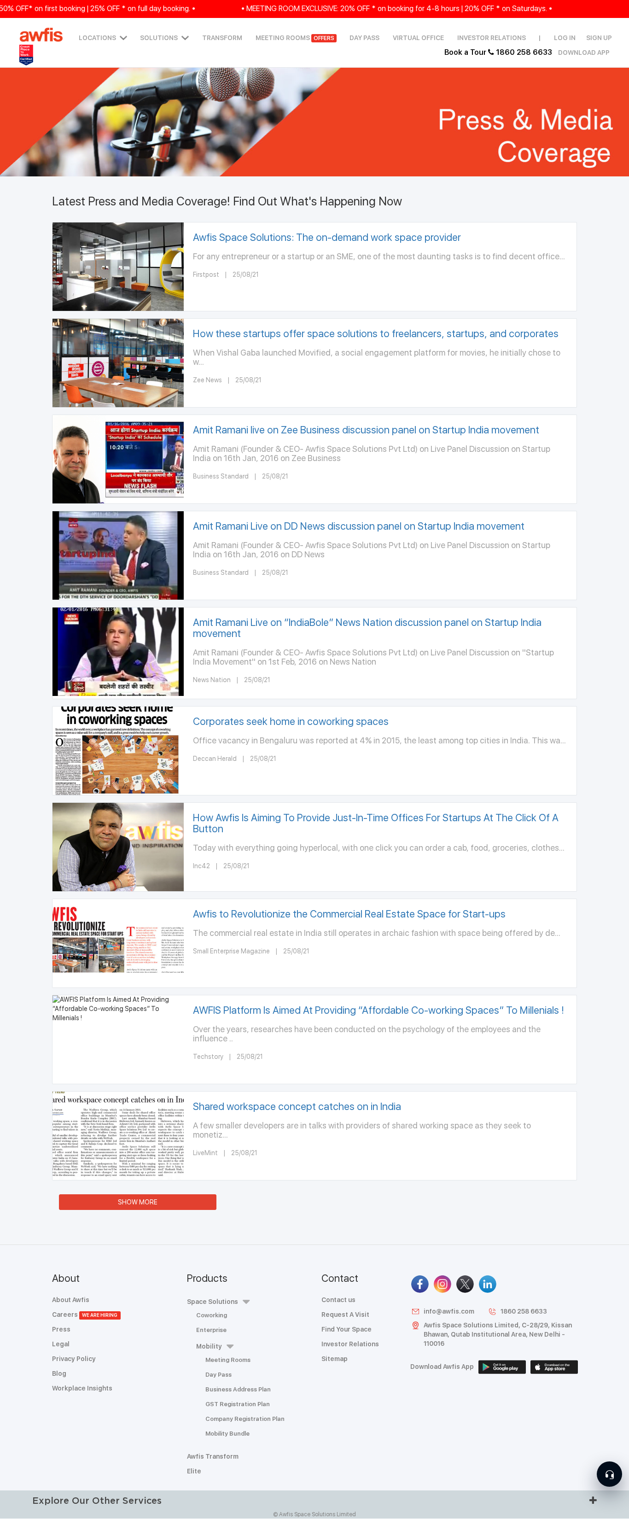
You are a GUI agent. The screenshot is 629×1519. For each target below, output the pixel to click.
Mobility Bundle (227, 1433)
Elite (194, 1471)
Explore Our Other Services (97, 1500)
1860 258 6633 (524, 1311)
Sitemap (334, 1358)
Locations (97, 37)
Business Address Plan (238, 1389)
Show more (137, 1202)
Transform (222, 37)
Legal (61, 1344)
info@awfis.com (449, 1311)
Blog (59, 1373)
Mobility (209, 1346)
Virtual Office (418, 37)
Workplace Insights (82, 1388)
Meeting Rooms (295, 37)
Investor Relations (491, 37)
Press (61, 1329)
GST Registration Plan (237, 1404)
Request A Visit (345, 1314)
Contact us (338, 1299)
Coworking (211, 1315)
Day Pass (364, 37)
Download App (584, 52)
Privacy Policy (74, 1358)
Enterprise (211, 1329)
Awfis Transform (213, 1456)
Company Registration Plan (245, 1418)
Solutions (159, 37)
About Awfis (70, 1299)
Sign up (599, 37)
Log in (565, 37)
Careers (84, 1314)
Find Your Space (346, 1329)
